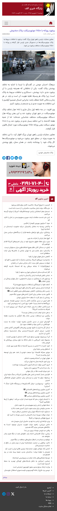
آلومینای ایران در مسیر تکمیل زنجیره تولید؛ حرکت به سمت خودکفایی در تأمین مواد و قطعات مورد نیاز (27, 323)
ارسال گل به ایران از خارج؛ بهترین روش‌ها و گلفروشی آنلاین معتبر (27, 327)
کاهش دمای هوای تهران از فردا (39, 256)
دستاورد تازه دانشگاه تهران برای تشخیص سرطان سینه (31, 411)
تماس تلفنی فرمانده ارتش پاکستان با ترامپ (34, 275)
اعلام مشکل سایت (45, 506)
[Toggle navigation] (6, 23)
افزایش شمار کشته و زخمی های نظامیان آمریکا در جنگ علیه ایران (27, 374)
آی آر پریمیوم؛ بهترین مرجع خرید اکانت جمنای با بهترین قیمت (28, 337)
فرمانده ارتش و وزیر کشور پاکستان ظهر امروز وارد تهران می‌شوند (27, 288)
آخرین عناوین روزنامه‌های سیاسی (38, 396)
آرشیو (49, 488)
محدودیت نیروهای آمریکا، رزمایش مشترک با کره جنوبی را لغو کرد (27, 260)
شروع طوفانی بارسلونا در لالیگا (39, 418)
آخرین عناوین (43, 199)
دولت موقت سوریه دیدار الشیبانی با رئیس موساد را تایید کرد (28, 415)
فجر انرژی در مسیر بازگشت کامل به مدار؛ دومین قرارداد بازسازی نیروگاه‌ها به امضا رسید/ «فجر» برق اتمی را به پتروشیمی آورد (27, 302)
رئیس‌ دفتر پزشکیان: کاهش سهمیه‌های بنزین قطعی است (29, 291)
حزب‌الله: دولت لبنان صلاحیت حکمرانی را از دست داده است (29, 208)
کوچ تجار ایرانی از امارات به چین (38, 238)
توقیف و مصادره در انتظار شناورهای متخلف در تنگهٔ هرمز (30, 439)
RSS (49, 503)
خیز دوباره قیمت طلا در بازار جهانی (38, 371)
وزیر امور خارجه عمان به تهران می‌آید (37, 361)
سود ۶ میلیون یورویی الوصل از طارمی (37, 223)
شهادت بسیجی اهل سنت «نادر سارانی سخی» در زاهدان (30, 263)
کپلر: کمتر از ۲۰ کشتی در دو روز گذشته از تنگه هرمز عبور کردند (28, 346)
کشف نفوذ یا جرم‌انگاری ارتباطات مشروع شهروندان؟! (31, 284)
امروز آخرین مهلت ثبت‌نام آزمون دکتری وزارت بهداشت (31, 365)
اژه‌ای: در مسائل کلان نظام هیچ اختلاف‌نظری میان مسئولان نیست (27, 247)
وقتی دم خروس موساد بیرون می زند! (37, 430)
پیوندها (48, 500)
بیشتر (5, 477)
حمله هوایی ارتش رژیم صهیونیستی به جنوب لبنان (32, 405)
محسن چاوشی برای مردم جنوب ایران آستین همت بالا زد (30, 408)
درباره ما (48, 497)
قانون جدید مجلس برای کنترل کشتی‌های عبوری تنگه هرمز (30, 294)
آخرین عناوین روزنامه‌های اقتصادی (38, 389)
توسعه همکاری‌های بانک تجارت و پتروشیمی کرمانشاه (31, 458)
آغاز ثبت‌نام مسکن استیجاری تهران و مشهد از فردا (33, 272)
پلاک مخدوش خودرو (46, 153)
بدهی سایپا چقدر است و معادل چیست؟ (36, 312)
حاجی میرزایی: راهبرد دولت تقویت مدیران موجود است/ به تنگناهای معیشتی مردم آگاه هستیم (27, 426)
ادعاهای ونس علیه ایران (41, 349)
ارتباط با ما (47, 494)
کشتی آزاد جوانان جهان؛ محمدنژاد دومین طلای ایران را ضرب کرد (27, 449)
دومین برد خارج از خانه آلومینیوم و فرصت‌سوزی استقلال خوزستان (27, 470)
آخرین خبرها (47, 491)
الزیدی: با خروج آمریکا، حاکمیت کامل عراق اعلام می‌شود (30, 205)
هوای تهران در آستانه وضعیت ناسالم (37, 358)
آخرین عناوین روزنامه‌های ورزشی (38, 393)
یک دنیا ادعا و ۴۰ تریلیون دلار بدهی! (37, 368)
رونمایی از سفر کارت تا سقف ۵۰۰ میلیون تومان (33, 297)
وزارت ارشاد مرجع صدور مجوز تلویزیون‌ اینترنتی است (31, 467)
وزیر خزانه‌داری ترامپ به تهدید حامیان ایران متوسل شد (30, 421)
